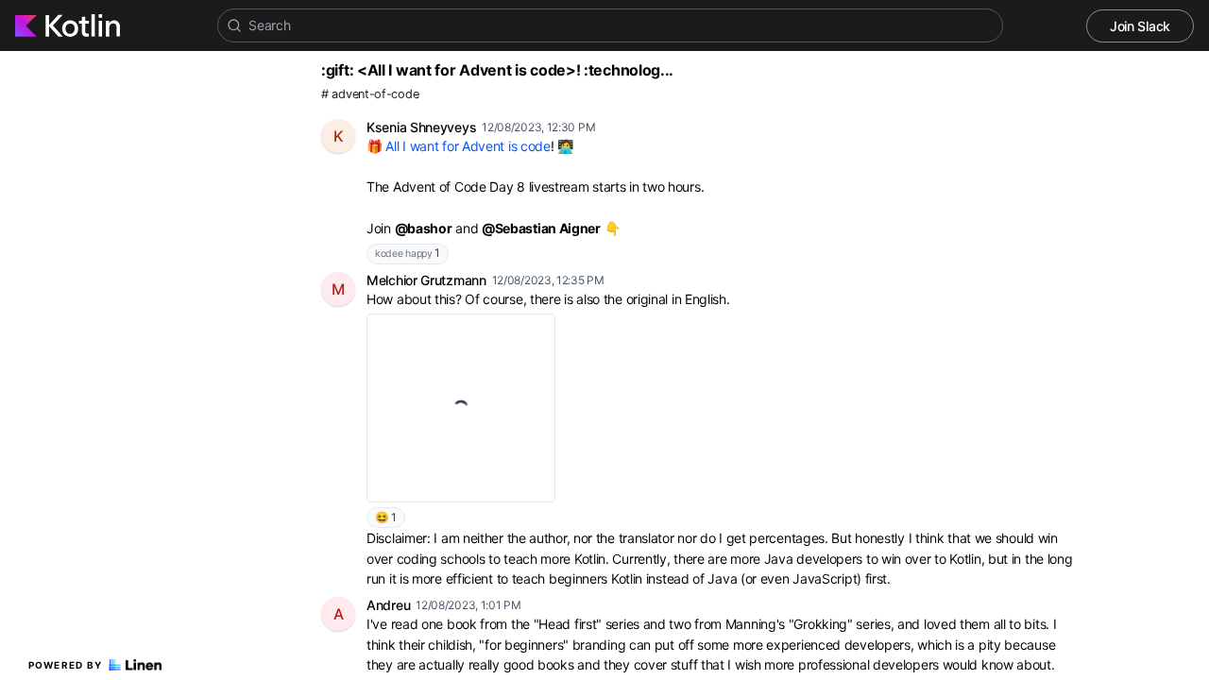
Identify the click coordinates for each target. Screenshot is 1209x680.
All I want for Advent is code (467, 146)
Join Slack (1140, 26)
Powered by (65, 665)
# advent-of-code (369, 94)
